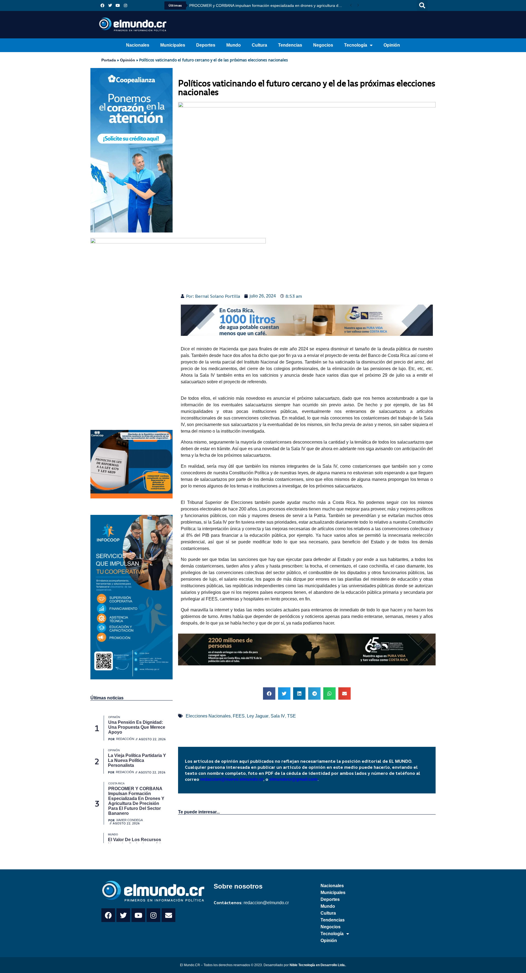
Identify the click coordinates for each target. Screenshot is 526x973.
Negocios (323, 45)
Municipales (172, 45)
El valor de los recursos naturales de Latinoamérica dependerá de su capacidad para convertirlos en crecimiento (349, 5)
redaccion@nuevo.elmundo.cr (231, 779)
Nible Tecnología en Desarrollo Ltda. (317, 965)
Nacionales (137, 45)
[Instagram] (125, 5)
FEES (239, 716)
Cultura (259, 45)
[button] (422, 5)
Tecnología (355, 45)
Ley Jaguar (257, 716)
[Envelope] (168, 915)
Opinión (392, 45)
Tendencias (290, 45)
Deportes (205, 45)
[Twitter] (110, 5)
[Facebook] (102, 5)
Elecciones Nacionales (208, 716)
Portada (108, 60)
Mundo (233, 45)
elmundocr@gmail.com (293, 779)
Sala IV (278, 716)
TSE (291, 716)
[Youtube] (118, 5)
